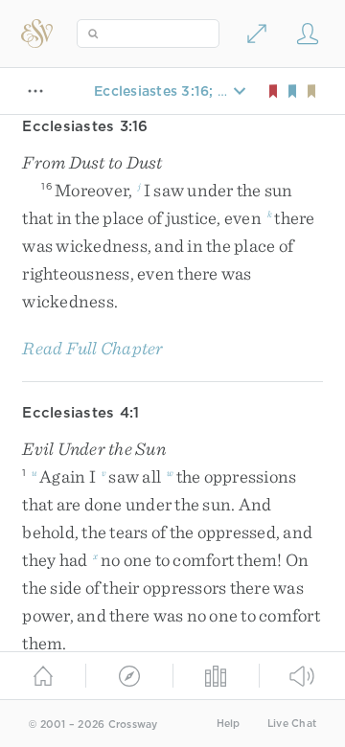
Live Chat (291, 723)
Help (229, 723)
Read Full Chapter (92, 348)
